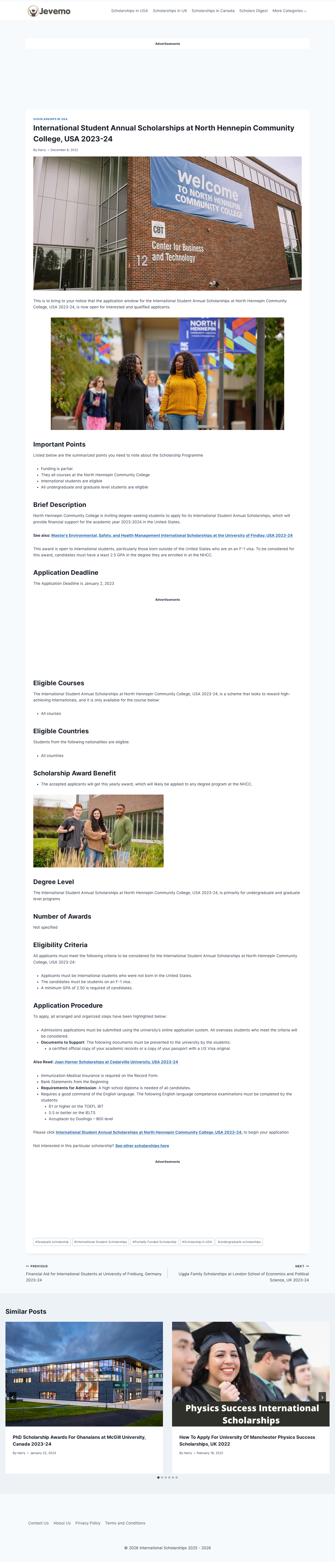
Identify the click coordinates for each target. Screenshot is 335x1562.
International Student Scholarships (100, 1242)
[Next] (322, 1397)
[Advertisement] (167, 77)
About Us (62, 1523)
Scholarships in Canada (213, 10)
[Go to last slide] (12, 1397)
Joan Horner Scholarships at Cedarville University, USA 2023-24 (116, 1062)
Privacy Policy (87, 1523)
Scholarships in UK (170, 10)
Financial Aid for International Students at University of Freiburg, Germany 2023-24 (94, 1273)
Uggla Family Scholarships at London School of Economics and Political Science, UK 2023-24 (244, 1273)
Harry (42, 150)
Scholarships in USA (129, 10)
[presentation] (84, 1374)
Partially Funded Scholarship (154, 1242)
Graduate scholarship (52, 1242)
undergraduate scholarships (239, 1242)
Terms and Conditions (125, 1523)
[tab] (158, 1477)
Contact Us (38, 1523)
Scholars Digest (253, 10)
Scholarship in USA (197, 1242)
